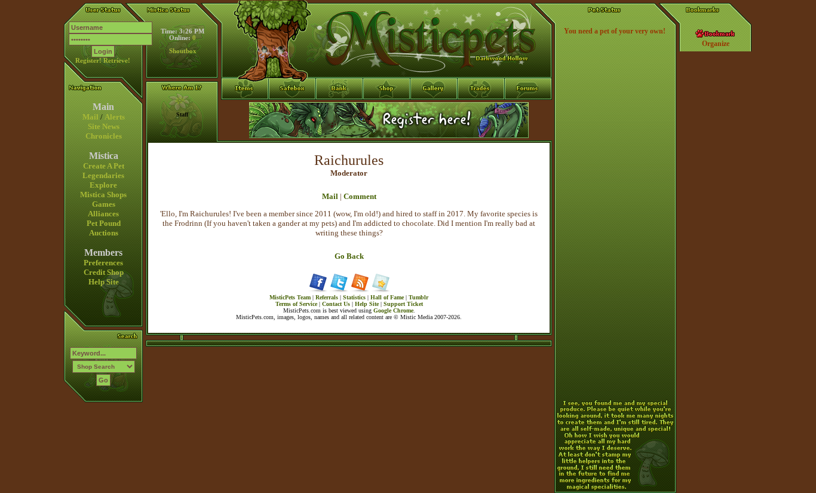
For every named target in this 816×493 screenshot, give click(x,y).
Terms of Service (296, 304)
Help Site (103, 281)
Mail (90, 116)
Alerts (115, 116)
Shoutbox (183, 51)
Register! (88, 60)
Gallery (434, 110)
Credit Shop (104, 272)
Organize (715, 43)
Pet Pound (104, 223)
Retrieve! (116, 60)
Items (245, 132)
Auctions (103, 232)
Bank (339, 110)
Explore (103, 184)
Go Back (349, 256)
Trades (481, 110)
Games (103, 204)
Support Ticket (403, 304)
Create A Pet (103, 165)
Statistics (354, 297)
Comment (359, 196)
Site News (103, 126)
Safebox (292, 110)
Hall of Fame (387, 297)
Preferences (103, 262)
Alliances (103, 213)
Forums (528, 110)
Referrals (326, 297)
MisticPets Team (290, 297)
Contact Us (336, 304)
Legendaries (103, 175)
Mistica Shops (103, 194)
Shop (386, 110)
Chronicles (103, 135)
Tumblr (418, 297)
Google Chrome (393, 310)
